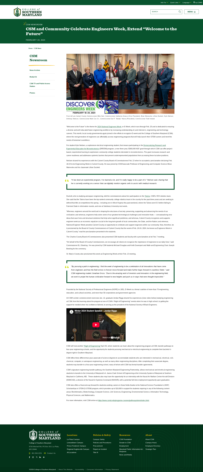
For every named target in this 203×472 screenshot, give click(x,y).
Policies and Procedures (102, 443)
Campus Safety (99, 439)
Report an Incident (100, 449)
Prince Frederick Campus (76, 446)
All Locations (71, 452)
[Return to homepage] (28, 16)
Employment (124, 446)
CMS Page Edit (6, 423)
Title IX (95, 452)
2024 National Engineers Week (109, 127)
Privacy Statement (112, 469)
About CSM (149, 439)
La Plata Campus (73, 439)
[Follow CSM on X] (37, 457)
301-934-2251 (37, 453)
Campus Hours (151, 443)
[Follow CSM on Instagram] (34, 457)
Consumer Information (95, 469)
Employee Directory (152, 446)
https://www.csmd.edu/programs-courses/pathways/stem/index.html (123, 400)
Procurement (98, 446)
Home (30, 48)
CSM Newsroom (38, 58)
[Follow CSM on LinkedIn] (41, 457)
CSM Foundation (125, 439)
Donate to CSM (125, 443)
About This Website (66, 469)
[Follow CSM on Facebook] (30, 457)
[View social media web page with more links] (44, 457)
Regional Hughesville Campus (78, 449)
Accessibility (79, 469)
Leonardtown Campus (75, 443)
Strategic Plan (150, 449)
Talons (147, 196)
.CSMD (198, 2)
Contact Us (51, 453)
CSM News (37, 48)
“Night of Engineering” (92, 346)
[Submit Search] (180, 11)
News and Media (125, 455)
